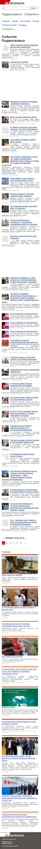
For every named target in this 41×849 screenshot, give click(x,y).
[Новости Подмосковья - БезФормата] (12, 2)
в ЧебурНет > (8, 29)
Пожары (22, 25)
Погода (35, 21)
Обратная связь (7, 842)
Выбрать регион (7, 843)
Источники (25, 21)
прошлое (19, 537)
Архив (15, 21)
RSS (16, 846)
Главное (6, 21)
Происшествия (9, 25)
